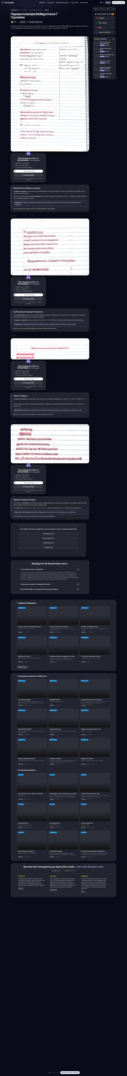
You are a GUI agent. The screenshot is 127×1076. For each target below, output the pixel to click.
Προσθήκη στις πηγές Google (36, 21)
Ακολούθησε (23, 21)
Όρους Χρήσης (32, 178)
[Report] (113, 9)
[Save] (102, 9)
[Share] (108, 9)
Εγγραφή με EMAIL (29, 175)
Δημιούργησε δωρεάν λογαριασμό (70, 1072)
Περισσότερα (21, 667)
